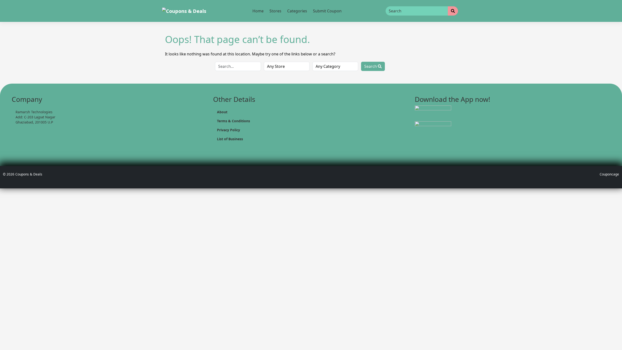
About (222, 112)
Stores (275, 11)
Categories (297, 11)
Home (258, 11)
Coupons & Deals (28, 174)
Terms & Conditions (233, 121)
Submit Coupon (327, 11)
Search (371, 66)
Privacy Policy (228, 130)
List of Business (230, 139)
